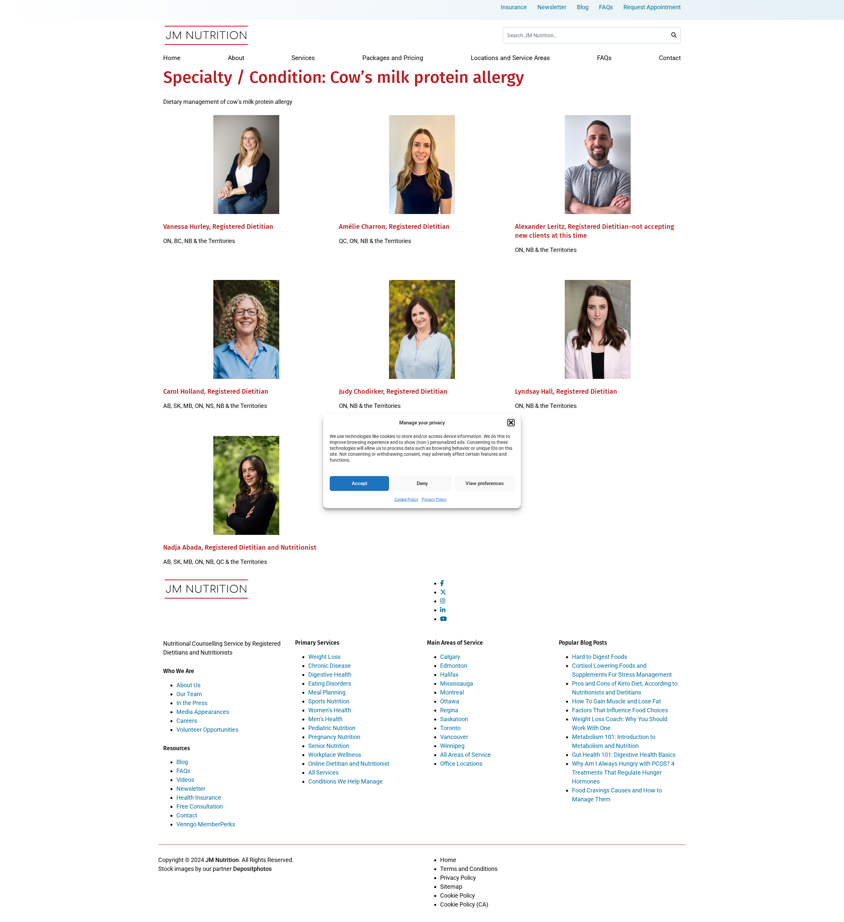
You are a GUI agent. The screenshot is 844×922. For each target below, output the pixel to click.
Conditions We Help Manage (345, 781)
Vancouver (454, 736)
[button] (511, 422)
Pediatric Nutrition (331, 727)
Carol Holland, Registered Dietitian (215, 391)
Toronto (450, 727)
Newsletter (551, 7)
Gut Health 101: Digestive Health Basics (624, 754)
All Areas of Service (465, 754)
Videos (185, 779)
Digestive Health (329, 674)
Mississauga (456, 683)
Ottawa (449, 701)
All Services (323, 772)
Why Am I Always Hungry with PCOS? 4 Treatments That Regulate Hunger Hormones (623, 772)
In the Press (191, 702)
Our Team (189, 694)
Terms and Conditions (468, 868)
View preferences (485, 483)
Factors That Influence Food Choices (620, 710)
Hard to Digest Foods (599, 656)
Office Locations (461, 763)
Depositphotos (252, 868)
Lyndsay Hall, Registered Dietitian (566, 391)
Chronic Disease (329, 665)
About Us (188, 685)
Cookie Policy (406, 499)
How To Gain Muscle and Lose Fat (616, 701)
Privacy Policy (434, 499)
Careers (186, 720)
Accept (359, 483)
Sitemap (451, 886)
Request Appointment (652, 7)
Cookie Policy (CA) (464, 904)
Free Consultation (199, 806)
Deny (422, 483)
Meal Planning (327, 692)
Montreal (452, 692)
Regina (449, 710)
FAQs (606, 7)
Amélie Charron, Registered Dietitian (394, 226)
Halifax (449, 674)
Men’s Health (325, 719)
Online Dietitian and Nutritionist (348, 763)
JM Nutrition (222, 859)
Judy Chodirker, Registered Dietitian (393, 391)
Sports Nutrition (328, 701)
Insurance (514, 7)
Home (448, 859)
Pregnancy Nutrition (334, 736)
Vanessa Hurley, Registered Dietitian (218, 226)
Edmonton (453, 665)
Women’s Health (329, 710)
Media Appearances (202, 711)
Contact (186, 815)
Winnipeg (452, 745)
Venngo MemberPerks (205, 824)
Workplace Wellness (334, 754)
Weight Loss (324, 656)
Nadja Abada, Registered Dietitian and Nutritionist (239, 547)
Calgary (450, 656)
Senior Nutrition (328, 745)
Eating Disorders (329, 683)
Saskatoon (454, 719)
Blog (582, 7)
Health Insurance (198, 797)
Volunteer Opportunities (207, 729)
